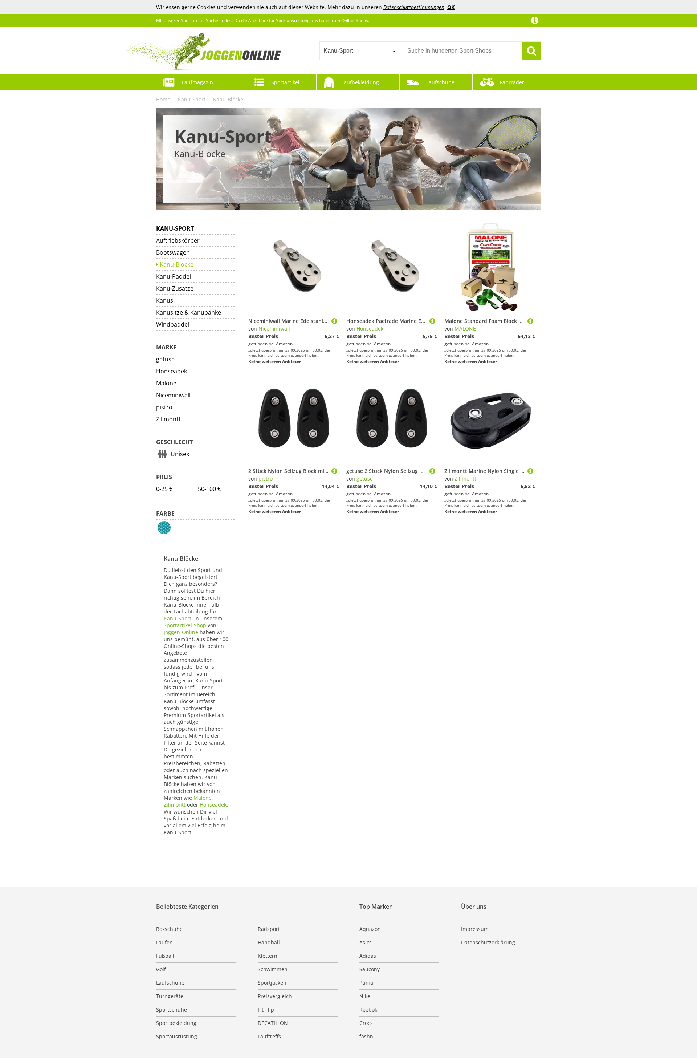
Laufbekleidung (360, 82)
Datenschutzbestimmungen (413, 7)
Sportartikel (285, 82)
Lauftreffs (269, 1036)
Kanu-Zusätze (174, 288)
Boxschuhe (169, 928)
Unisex (180, 454)
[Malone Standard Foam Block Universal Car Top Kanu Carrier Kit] (530, 321)
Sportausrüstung (176, 1036)
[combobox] (359, 50)
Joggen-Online (181, 632)
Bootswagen (173, 252)
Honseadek (171, 371)
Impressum (475, 928)
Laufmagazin (197, 82)
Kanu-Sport (191, 99)
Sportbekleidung (176, 1023)
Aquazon (370, 928)
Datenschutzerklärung (488, 942)
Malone (166, 383)
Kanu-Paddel (173, 276)
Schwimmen (273, 969)
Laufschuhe (440, 82)
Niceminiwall (173, 395)
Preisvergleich (275, 996)
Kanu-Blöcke (228, 99)
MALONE (465, 328)
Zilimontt (168, 419)
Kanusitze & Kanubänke (188, 312)
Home (163, 99)
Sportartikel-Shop (185, 625)
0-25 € (164, 489)
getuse (165, 359)
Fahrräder (512, 82)
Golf (161, 969)
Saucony (369, 969)
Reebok (368, 1009)
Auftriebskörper (178, 240)
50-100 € (209, 489)
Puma (366, 982)
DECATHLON (273, 1023)
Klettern (267, 955)
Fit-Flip (266, 1009)
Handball (269, 942)
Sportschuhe (171, 1009)
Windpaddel (172, 324)
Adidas (367, 955)
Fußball (165, 955)
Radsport (269, 928)
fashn (366, 1036)
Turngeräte (169, 996)
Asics (365, 942)
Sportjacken (272, 982)
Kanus (164, 300)
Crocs (366, 1023)
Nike (364, 996)
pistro (164, 407)
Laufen (164, 942)
